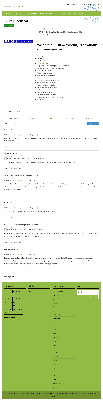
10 (8, 302)
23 (6, 309)
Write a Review (94, 123)
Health (54, 333)
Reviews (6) (14, 118)
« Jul (5, 320)
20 (16, 305)
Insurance (55, 337)
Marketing (55, 356)
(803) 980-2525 (72, 4)
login (11, 146)
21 (19, 305)
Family (55, 326)
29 (22, 309)
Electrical (55, 311)
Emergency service (43, 63)
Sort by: (15, 123)
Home (8, 13)
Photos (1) (33, 118)
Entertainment (57, 314)
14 (19, 302)
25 (11, 309)
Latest (54, 341)
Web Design (56, 387)
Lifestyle (55, 349)
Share (8, 111)
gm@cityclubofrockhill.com (90, 4)
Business (55, 303)
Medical (55, 360)
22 (22, 305)
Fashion (55, 330)
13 (16, 302)
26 (14, 309)
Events (54, 322)
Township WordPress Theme (15, 393)
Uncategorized (57, 383)
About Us (65, 13)
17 (8, 305)
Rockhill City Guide (13, 6)
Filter (6, 123)
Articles (19, 13)
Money (55, 364)
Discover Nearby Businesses (42, 13)
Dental (54, 307)
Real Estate (56, 372)
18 (11, 305)
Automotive (56, 295)
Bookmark (18, 111)
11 (11, 302)
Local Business (57, 353)
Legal (54, 345)
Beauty (55, 299)
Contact (78, 13)
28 (19, 309)
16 (6, 305)
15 (22, 302)
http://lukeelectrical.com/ (47, 37)
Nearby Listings (89, 118)
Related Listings (70, 118)
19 (14, 305)
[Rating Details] (47, 28)
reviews (52, 28)
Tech (54, 375)
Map (51, 118)
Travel (54, 379)
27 (16, 309)
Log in (30, 291)
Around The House (58, 291)
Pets (54, 368)
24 (8, 309)
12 (14, 302)
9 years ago (18, 135)
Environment (56, 318)
